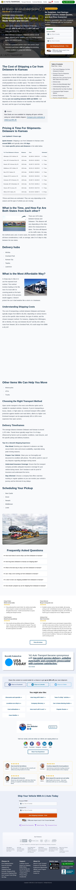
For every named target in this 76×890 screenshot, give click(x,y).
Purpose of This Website (39, 865)
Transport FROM (50, 31)
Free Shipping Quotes (7, 863)
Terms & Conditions (25, 871)
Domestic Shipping (7, 871)
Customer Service (24, 863)
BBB (50, 747)
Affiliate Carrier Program (39, 869)
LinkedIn (44, 747)
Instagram (38, 747)
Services (26, 2)
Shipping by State (6, 869)
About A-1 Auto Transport (39, 863)
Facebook (32, 747)
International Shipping (7, 873)
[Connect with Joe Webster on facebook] (28, 729)
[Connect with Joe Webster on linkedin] (30, 729)
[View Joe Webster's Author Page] (22, 727)
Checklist (56, 2)
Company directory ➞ (38, 703)
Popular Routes (9, 9)
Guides (45, 2)
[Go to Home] (3, 9)
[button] (68, 2)
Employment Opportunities (40, 867)
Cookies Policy (23, 873)
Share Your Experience (38, 751)
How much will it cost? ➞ (38, 709)
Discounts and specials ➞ (14, 697)
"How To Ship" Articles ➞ (62, 697)
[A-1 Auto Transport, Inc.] (10, 2)
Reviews (37, 2)
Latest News (36, 871)
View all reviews (38, 642)
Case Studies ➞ (14, 715)
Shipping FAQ (5, 867)
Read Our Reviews (7, 865)
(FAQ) (13, 871)
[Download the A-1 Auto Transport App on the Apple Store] (54, 867)
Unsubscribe (23, 876)
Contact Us (36, 873)
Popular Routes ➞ (62, 709)
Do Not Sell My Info (25, 869)
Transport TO (50, 38)
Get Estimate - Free (59, 46)
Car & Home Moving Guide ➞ (62, 703)
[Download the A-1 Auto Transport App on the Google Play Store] (54, 864)
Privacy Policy (23, 874)
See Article (31, 666)
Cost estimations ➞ (14, 709)
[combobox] (59, 34)
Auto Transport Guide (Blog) (9, 875)
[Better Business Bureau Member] (67, 871)
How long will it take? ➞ (37, 697)
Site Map (4, 877)
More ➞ (53, 727)
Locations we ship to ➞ (13, 703)
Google (26, 747)
